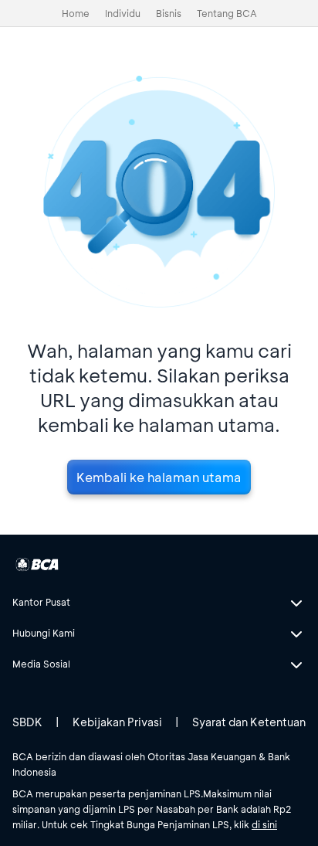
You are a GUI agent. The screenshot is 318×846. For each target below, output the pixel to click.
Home (76, 13)
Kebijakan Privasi (117, 722)
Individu (122, 13)
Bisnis (168, 13)
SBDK (27, 722)
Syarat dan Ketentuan (249, 722)
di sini (264, 824)
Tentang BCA (227, 13)
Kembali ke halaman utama (159, 477)
